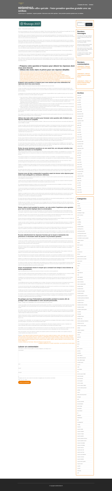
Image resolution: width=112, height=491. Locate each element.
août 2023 (79, 178)
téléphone (24, 340)
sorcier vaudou (80, 383)
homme (78, 263)
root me (78, 364)
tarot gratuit (79, 408)
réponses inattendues (59, 339)
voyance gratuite (37, 13)
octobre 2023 (79, 173)
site (78, 371)
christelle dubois (80, 226)
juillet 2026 (79, 97)
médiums (35, 337)
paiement (79, 337)
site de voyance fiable (81, 373)
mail (78, 274)
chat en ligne (63, 335)
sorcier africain (80, 378)
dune (78, 247)
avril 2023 (79, 187)
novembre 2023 (80, 171)
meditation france (80, 316)
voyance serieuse (80, 456)
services (19, 340)
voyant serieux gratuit (81, 461)
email (78, 249)
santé (73, 339)
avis (78, 217)
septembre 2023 (80, 176)
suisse (78, 392)
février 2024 (79, 164)
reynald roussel (80, 362)
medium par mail (80, 323)
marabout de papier (81, 291)
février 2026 (79, 109)
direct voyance (80, 244)
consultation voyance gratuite (82, 238)
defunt (78, 242)
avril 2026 (79, 104)
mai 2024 (79, 157)
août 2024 (79, 150)
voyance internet (80, 447)
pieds (78, 341)
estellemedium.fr (25, 7)
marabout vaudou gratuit (82, 309)
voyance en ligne (80, 433)
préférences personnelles (65, 337)
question (78, 350)
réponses (52, 339)
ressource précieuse (67, 339)
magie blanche (80, 272)
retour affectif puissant (81, 357)
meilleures (79, 332)
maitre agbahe (80, 277)
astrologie (79, 208)
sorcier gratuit (79, 380)
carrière (58, 335)
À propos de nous (83, 4)
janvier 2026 (79, 111)
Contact (91, 4)
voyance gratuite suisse (81, 440)
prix (78, 346)
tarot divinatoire (80, 403)
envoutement (79, 251)
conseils (60, 336)
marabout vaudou (80, 307)
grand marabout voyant (81, 256)
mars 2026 (79, 106)
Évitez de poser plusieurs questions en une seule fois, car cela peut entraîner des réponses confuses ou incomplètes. (42, 74)
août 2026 (79, 95)
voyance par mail (80, 449)
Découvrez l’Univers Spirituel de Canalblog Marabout (83, 68)
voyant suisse (80, 463)
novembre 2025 (80, 116)
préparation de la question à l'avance (32, 339)
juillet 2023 (79, 180)
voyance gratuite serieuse (82, 438)
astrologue (79, 210)
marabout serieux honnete (82, 304)
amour (24, 335)
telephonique (79, 417)
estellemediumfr (80, 66)
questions (29, 13)
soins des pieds (80, 376)
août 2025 (79, 123)
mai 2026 (79, 102)
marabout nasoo (80, 302)
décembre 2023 (80, 169)
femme (78, 254)
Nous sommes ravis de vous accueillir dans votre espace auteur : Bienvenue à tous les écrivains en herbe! (84, 49)
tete (78, 419)
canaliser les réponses (52, 335)
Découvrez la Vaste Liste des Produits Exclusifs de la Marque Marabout (84, 45)
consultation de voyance (82, 235)
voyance (79, 426)
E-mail (19, 368)
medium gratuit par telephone (82, 320)
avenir (47, 335)
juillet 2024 (79, 152)
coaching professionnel (81, 233)
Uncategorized (80, 422)
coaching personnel (81, 231)
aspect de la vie (42, 335)
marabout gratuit (80, 293)
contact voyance (80, 240)
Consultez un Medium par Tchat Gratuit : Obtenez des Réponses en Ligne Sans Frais (34, 341)
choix (67, 335)
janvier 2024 (79, 166)
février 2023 (79, 192)
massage (79, 314)
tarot (78, 399)
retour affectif (79, 355)
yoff (78, 472)
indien (78, 265)
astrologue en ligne (80, 212)
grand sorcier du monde (81, 258)
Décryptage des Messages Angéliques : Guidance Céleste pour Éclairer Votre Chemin (84, 37)
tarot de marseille (80, 401)
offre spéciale (48, 337)
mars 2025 (79, 134)
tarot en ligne (79, 406)
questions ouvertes (42, 339)
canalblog (79, 221)
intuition (67, 336)
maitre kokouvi (80, 279)
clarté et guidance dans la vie (31, 336)
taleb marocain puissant (81, 394)
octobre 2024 (79, 146)
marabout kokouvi (80, 300)
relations (48, 339)
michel (78, 334)
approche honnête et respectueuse (32, 335)
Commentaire (21, 350)
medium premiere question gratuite (26, 337)
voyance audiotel (80, 431)
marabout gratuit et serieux (82, 295)
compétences (40, 336)
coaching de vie (80, 228)
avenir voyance (80, 215)
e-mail (64, 336)
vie (26, 340)
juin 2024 (79, 155)
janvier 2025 (79, 139)
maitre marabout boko (81, 284)
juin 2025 (79, 127)
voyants (78, 468)
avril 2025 (79, 132)
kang (78, 270)
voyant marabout (80, 459)
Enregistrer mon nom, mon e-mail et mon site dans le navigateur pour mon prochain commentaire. (36, 377)
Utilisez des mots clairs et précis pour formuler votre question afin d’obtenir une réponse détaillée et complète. (41, 73)
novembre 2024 (80, 143)
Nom (19, 364)
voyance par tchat (80, 452)
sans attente (79, 369)
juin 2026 (79, 100)
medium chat (79, 318)
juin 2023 (79, 182)
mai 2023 (79, 185)
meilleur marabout (80, 330)
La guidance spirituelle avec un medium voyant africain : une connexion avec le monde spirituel (57, 343)
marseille (79, 311)
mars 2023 (79, 189)
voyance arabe (80, 429)
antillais (78, 205)
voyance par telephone (81, 454)
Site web (19, 372)
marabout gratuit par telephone (83, 297)
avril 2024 (79, 159)
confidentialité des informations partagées (51, 336)
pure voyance (79, 348)
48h (78, 201)
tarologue (79, 396)
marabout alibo (80, 286)
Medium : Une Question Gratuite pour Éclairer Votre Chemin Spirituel (84, 83)
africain (78, 203)
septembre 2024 (80, 148)
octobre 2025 (79, 118)
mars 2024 (79, 162)
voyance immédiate (81, 445)
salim (78, 366)
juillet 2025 (79, 125)
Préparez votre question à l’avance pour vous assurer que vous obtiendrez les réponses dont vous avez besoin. (41, 71)
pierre (78, 343)
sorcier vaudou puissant (81, 387)
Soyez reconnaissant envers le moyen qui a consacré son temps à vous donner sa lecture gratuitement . (40, 79)
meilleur (78, 327)
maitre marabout (80, 281)
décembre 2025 (80, 113)
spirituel (78, 390)
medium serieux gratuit (81, 325)
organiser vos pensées (55, 337)
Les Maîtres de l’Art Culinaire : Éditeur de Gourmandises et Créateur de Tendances (84, 54)
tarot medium (79, 410)
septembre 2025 (80, 120)
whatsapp (79, 470)
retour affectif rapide (81, 360)
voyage (78, 424)
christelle (79, 224)
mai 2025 (79, 129)
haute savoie (79, 261)
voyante (78, 466)
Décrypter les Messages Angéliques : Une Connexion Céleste (84, 41)
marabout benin (80, 288)
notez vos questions (41, 337)
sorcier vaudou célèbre (81, 385)
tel (77, 413)
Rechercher (79, 22)
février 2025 (79, 136)
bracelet (78, 219)
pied (78, 339)
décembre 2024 (80, 141)
